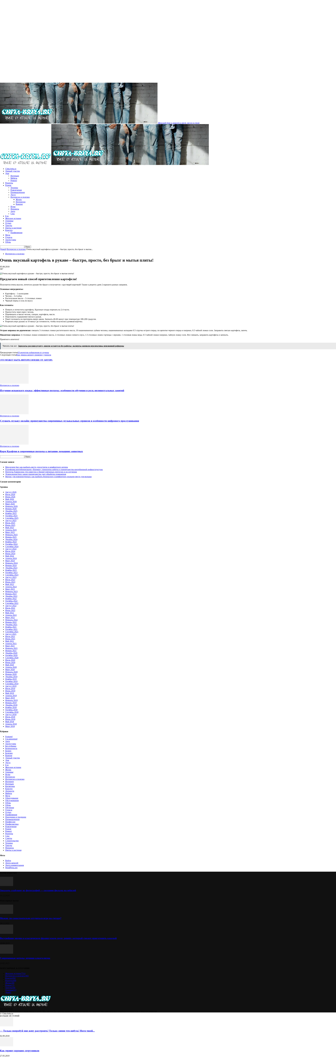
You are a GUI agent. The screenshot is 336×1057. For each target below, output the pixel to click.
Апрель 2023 (11, 587)
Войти (8, 860)
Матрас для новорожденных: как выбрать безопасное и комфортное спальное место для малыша (48, 476)
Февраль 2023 (11, 591)
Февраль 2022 (11, 620)
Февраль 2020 (11, 672)
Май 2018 (9, 721)
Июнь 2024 (10, 553)
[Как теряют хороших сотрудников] (6, 1046)
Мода (7, 235)
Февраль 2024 (11, 563)
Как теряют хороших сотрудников (19, 1050)
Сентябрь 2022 (11, 603)
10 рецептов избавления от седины (33, 352)
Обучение (9, 807)
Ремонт (13, 180)
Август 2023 (10, 577)
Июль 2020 (10, 660)
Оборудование (11, 798)
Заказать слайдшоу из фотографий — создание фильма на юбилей (38, 890)
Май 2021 (9, 641)
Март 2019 (10, 698)
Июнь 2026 (10, 497)
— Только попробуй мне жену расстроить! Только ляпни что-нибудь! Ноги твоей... (47, 1030)
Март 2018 (10, 726)
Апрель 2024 (11, 558)
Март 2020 (10, 669)
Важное (19, 204)
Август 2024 (10, 549)
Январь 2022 (11, 622)
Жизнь (19, 199)
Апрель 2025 (11, 530)
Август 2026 (10, 492)
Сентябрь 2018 (11, 712)
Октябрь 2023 (11, 572)
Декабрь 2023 (11, 568)
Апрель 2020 (11, 667)
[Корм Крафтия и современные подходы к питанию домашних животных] (14, 444)
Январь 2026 (11, 509)
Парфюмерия (16, 232)
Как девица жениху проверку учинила (34, 355)
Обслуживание (12, 800)
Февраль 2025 (11, 535)
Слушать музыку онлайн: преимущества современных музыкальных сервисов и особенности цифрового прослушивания (69, 420)
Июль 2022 (10, 608)
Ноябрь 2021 (11, 627)
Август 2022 (10, 606)
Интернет (9, 781)
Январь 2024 (11, 565)
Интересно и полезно (20, 197)
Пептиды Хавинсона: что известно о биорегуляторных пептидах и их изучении (41, 472)
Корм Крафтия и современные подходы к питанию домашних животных (41, 451)
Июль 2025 (10, 523)
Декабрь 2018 (11, 705)
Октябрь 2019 (11, 681)
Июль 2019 (10, 688)
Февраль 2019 (11, 700)
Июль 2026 (10, 494)
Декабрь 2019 (11, 677)
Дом (7, 173)
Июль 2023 (10, 580)
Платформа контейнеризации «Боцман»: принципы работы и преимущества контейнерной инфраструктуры (54, 469)
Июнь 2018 (10, 719)
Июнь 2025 (10, 525)
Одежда (8, 237)
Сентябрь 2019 (11, 684)
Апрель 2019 (11, 695)
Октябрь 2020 (11, 655)
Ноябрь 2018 (11, 707)
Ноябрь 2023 (11, 570)
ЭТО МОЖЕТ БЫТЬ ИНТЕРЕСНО (17, 360)
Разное (8, 185)
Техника (14, 188)
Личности (9, 791)
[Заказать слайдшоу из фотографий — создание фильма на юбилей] (6, 885)
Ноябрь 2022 (11, 598)
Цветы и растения (13, 228)
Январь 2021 (11, 651)
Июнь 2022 (10, 610)
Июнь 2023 (10, 582)
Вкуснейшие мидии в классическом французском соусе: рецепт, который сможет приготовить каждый (58, 938)
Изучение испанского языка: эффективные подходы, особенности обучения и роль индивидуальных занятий (62, 390)
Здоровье (9, 221)
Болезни (9, 753)
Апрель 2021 (11, 643)
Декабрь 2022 (11, 596)
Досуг (13, 195)
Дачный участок (12, 171)
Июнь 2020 (10, 662)
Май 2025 (9, 527)
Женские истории (13, 218)
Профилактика (12, 824)
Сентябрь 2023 (11, 575)
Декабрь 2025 (11, 511)
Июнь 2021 (10, 639)
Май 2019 (9, 693)
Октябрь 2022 (11, 601)
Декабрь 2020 (11, 653)
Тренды (8, 225)
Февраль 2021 (11, 648)
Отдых (8, 223)
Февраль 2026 (11, 506)
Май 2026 (9, 499)
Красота (8, 230)
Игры (12, 206)
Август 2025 (10, 520)
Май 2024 (9, 556)
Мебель (13, 178)
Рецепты (9, 183)
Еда (7, 216)
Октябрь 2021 (11, 629)
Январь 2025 (11, 537)
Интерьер (14, 176)
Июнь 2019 (10, 691)
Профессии (10, 822)
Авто (12, 211)
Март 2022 (10, 617)
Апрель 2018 (11, 724)
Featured (8, 736)
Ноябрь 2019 (11, 679)
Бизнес (8, 751)
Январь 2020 (11, 674)
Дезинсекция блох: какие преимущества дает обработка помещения (35, 474)
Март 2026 (10, 504)
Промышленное (17, 192)
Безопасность (11, 748)
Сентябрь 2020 (11, 658)
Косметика (10, 786)
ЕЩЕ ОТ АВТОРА (43, 360)
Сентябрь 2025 (11, 518)
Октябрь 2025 (11, 516)
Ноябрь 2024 (11, 542)
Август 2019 (10, 686)
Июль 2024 (10, 551)
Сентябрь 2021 (11, 632)
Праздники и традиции (15, 817)
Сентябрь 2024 (11, 546)
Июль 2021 (10, 636)
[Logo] (25, 164)
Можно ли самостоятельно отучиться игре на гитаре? (30, 918)
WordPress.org (11, 868)
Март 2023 (10, 589)
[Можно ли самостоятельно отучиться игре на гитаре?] (6, 913)
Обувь (8, 242)
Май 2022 (9, 613)
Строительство (12, 841)
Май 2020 (9, 665)
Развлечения (16, 190)
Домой (3, 249)
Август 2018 (10, 714)
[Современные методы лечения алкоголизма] (6, 953)
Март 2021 (10, 646)
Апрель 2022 (11, 615)
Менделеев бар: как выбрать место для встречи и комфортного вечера (36, 467)
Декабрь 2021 (11, 624)
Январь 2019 (11, 703)
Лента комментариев (14, 865)
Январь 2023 (11, 594)
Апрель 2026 (11, 501)
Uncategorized (11, 739)
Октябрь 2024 (11, 544)
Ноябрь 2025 (11, 513)
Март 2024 (10, 561)
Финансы (14, 209)
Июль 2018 (10, 717)
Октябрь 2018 (11, 710)
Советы (8, 838)
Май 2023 (9, 584)
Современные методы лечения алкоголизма (25, 958)
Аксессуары (10, 240)
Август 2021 (10, 634)
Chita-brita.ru (10, 169)
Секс (12, 214)
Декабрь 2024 (11, 539)
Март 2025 (10, 532)
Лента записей (11, 863)
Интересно (20, 202)
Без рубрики (10, 746)
